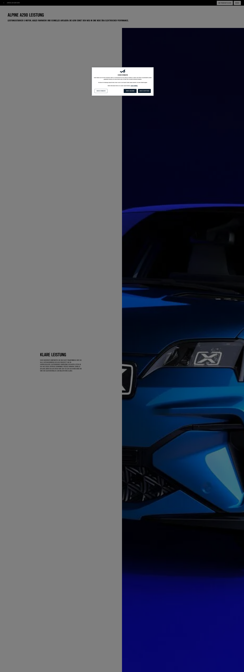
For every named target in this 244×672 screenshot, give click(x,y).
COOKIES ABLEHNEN (130, 91)
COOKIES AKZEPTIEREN (144, 91)
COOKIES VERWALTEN (101, 91)
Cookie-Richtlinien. (134, 85)
